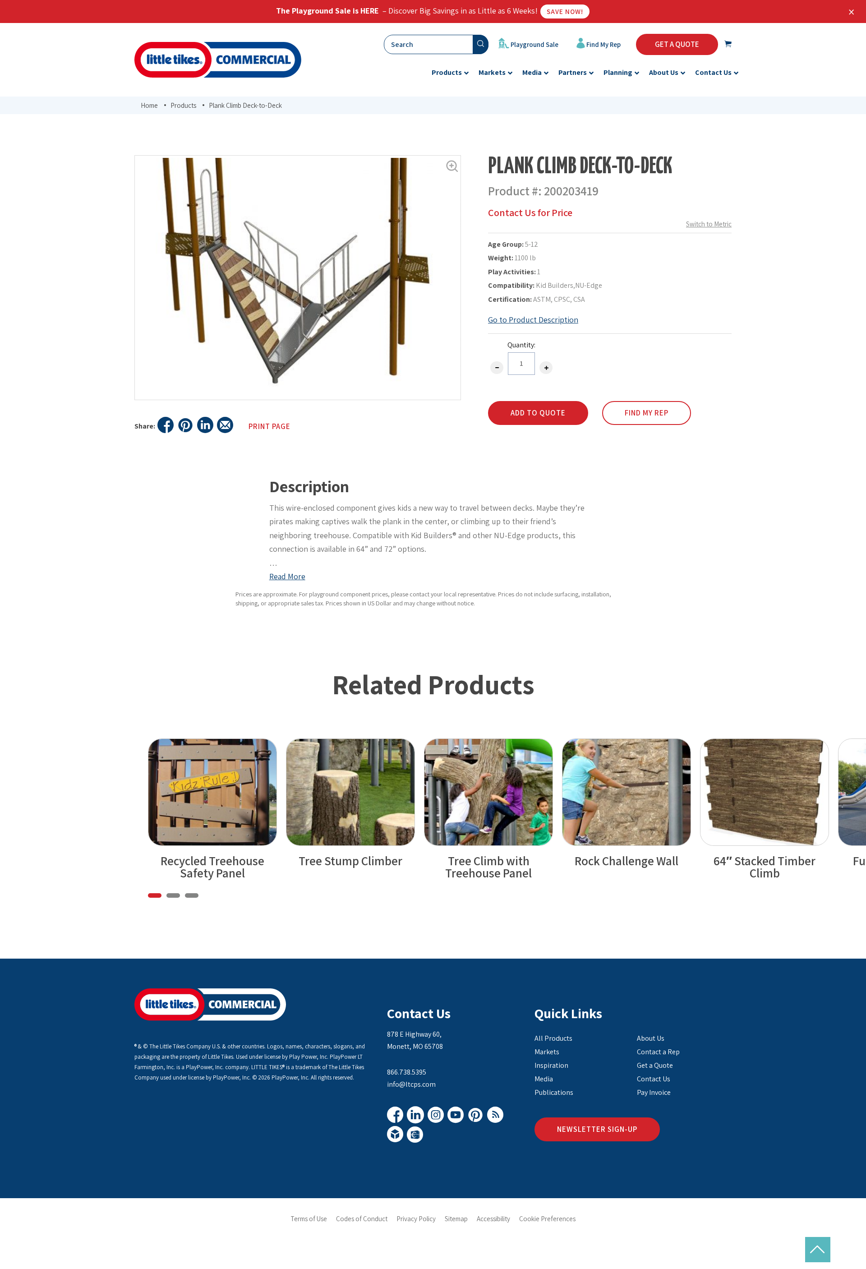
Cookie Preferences (547, 1218)
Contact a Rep (658, 1052)
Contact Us (419, 1013)
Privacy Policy (416, 1218)
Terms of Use (308, 1218)
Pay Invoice (654, 1092)
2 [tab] (173, 895)
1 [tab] (154, 895)
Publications (553, 1092)
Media (543, 1079)
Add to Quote (538, 413)
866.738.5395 (406, 1072)
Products (183, 105)
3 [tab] (191, 895)
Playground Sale (533, 44)
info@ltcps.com (411, 1084)
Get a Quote (655, 1065)
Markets (546, 1052)
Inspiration (551, 1065)
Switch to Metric (709, 224)
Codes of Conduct (361, 1218)
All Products (553, 1038)
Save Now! (565, 11)
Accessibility (493, 1218)
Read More (287, 576)
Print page (269, 426)
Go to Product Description (533, 319)
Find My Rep (603, 44)
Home (149, 105)
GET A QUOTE (677, 44)
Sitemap (456, 1218)
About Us (650, 1038)
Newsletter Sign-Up (597, 1129)
